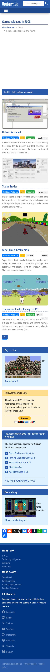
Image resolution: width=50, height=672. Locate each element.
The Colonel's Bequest (16, 520)
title (14, 92)
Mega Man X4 (15, 467)
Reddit (9, 617)
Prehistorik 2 (11, 381)
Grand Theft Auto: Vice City (21, 453)
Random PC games (10, 588)
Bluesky (9, 651)
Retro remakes (8, 581)
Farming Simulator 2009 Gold (22, 457)
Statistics (6, 566)
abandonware (8, 27)
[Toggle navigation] (6, 10)
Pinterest (10, 640)
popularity (28, 92)
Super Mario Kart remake (15, 250)
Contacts (6, 563)
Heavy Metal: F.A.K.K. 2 (20, 462)
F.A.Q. (5, 555)
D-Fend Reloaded (11, 132)
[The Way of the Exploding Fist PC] (25, 290)
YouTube (10, 629)
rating (20, 92)
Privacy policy (30, 663)
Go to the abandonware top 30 (21, 481)
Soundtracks (7, 577)
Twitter (9, 623)
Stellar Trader (9, 186)
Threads (10, 646)
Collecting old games (11, 559)
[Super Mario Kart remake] (25, 229)
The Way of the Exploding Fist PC (20, 309)
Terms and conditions (12, 663)
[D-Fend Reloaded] (25, 114)
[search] (46, 3)
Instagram (11, 634)
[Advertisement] (25, 61)
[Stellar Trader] (25, 170)
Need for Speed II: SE (18, 471)
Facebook (10, 612)
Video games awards (11, 584)
